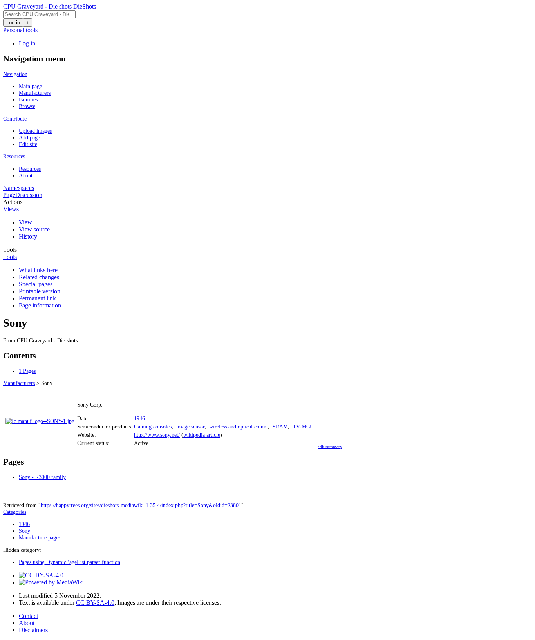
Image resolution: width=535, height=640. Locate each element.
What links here (38, 270)
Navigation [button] (15, 74)
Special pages (35, 284)
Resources (30, 169)
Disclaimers (33, 630)
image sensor (189, 426)
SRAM (279, 426)
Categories (14, 512)
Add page (29, 137)
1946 (139, 418)
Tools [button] (10, 256)
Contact (28, 616)
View (25, 222)
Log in (13, 22)
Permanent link (37, 298)
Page (9, 195)
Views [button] (11, 209)
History (28, 236)
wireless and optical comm (238, 426)
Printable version (39, 291)
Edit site (28, 144)
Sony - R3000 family (42, 477)
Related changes (39, 277)
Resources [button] (14, 156)
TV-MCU (302, 426)
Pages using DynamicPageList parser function (69, 562)
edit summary (330, 446)
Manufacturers (35, 93)
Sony (24, 531)
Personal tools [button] (20, 30)
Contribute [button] (15, 119)
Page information (40, 305)
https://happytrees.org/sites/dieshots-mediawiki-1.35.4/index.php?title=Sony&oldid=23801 (141, 505)
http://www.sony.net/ (157, 435)
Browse (27, 106)
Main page (30, 86)
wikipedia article (201, 435)
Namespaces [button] (18, 187)
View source (34, 229)
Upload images (35, 131)
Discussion (28, 195)
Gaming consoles (153, 426)
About (26, 175)
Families (28, 99)
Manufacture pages (39, 537)
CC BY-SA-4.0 (95, 602)
